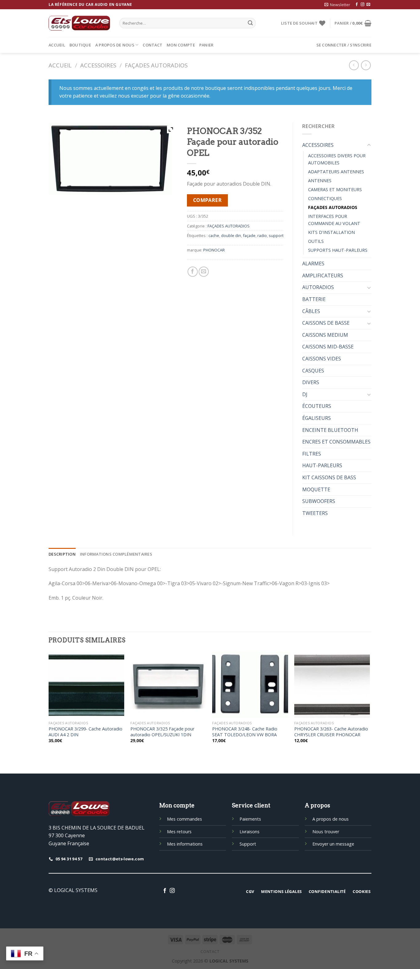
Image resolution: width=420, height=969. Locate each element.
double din (231, 235)
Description (62, 554)
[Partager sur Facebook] (193, 272)
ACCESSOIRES (98, 65)
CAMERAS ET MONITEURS (335, 189)
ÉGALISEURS (316, 418)
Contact (152, 45)
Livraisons (250, 831)
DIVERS (310, 382)
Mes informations (185, 844)
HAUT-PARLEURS (322, 465)
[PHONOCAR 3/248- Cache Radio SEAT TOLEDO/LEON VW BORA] (250, 685)
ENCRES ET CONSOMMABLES (336, 441)
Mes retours (179, 831)
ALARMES (313, 263)
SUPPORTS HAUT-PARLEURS (337, 250)
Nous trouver (325, 831)
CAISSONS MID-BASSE (328, 346)
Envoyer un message (333, 844)
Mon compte (181, 45)
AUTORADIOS (318, 287)
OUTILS (316, 241)
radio (262, 235)
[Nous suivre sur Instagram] (362, 4)
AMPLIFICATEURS (322, 275)
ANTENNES (319, 180)
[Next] (369, 702)
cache (213, 235)
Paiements (250, 819)
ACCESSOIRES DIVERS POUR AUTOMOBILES (337, 159)
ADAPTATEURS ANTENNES (336, 172)
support (276, 235)
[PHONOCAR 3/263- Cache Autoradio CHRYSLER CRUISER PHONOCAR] (332, 685)
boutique (80, 45)
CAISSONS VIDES (321, 358)
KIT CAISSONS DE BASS (329, 477)
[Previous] (48, 702)
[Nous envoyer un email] (368, 4)
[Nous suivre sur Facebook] (357, 4)
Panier (206, 45)
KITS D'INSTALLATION (331, 232)
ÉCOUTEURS (316, 406)
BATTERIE (314, 299)
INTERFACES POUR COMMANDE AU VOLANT (334, 219)
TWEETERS (315, 513)
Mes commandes (184, 819)
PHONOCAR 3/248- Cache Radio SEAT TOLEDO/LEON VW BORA (244, 732)
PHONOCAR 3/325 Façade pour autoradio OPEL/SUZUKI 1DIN (162, 732)
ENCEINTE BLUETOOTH (330, 430)
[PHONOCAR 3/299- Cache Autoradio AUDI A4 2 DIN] (87, 685)
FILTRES (311, 453)
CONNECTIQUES (325, 198)
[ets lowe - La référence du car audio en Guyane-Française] (79, 23)
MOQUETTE (316, 489)
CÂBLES (311, 311)
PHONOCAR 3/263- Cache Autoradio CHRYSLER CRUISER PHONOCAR (331, 732)
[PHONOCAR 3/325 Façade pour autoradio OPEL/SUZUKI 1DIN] (168, 685)
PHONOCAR (214, 250)
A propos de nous (114, 45)
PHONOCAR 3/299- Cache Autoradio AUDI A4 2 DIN (85, 732)
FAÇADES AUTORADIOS (156, 65)
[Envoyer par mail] (204, 272)
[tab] (62, 554)
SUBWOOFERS (318, 501)
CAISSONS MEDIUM (325, 335)
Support (248, 844)
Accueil (57, 45)
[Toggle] (369, 145)
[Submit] (250, 23)
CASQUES (313, 370)
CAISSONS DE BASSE (326, 323)
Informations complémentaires (116, 554)
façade (249, 235)
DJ (304, 394)
